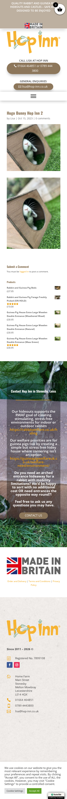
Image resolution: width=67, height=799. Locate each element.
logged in (24, 271)
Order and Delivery (16, 581)
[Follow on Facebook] (10, 665)
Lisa (12, 118)
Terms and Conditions (39, 581)
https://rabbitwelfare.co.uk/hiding (33, 431)
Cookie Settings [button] (15, 790)
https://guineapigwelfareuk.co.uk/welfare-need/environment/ (33, 462)
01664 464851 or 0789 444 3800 (35, 68)
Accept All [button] (34, 790)
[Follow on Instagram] (17, 665)
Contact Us (33, 515)
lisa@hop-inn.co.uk (35, 87)
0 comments (43, 118)
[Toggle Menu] (33, 96)
